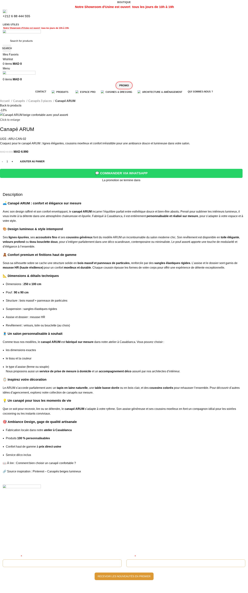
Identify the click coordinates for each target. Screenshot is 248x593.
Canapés (19, 100)
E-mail (131, 556)
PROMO (124, 85)
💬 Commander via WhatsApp (121, 173)
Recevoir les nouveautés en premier (124, 576)
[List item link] (124, 531)
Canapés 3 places (40, 100)
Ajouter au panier (32, 161)
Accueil (5, 100)
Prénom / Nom (12, 556)
